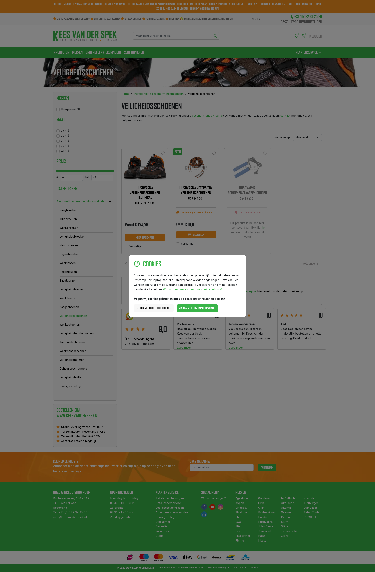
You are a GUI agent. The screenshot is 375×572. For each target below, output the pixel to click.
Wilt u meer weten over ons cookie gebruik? (192, 289)
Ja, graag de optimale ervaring (197, 308)
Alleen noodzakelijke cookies (153, 308)
